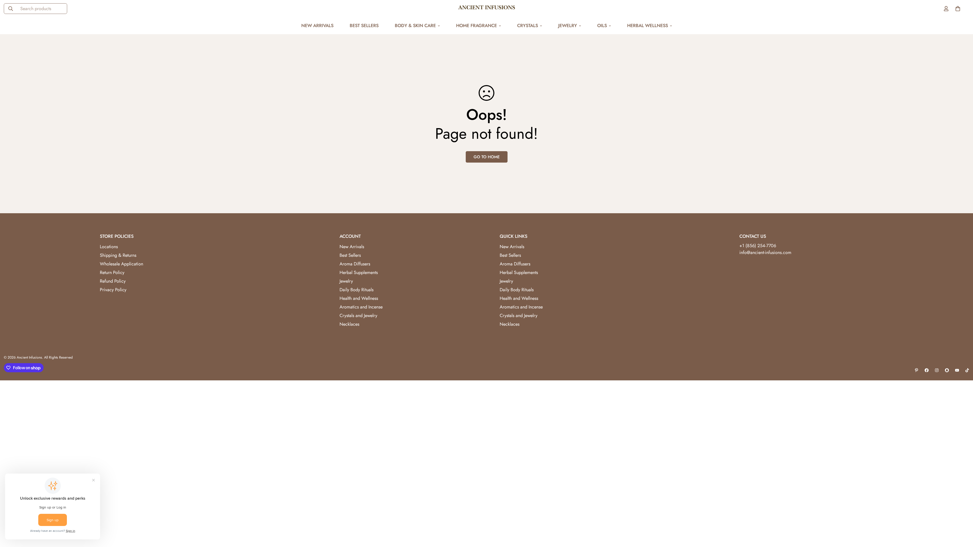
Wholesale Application (121, 264)
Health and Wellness (359, 298)
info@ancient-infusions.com (765, 252)
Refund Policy (113, 281)
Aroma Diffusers (355, 264)
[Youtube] (957, 370)
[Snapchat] (947, 370)
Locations (109, 246)
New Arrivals (317, 25)
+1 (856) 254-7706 (757, 245)
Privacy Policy (113, 289)
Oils (602, 25)
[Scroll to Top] (963, 519)
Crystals (527, 25)
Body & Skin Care (415, 25)
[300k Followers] (927, 370)
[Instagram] (937, 370)
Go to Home (487, 157)
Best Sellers (364, 25)
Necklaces (349, 324)
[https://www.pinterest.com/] (916, 370)
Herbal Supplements (359, 272)
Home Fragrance (476, 25)
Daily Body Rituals (356, 289)
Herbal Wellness (647, 25)
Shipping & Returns (118, 255)
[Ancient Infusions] (486, 8)
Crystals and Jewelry (358, 315)
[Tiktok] (967, 370)
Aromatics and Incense (361, 307)
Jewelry (567, 25)
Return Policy (112, 272)
